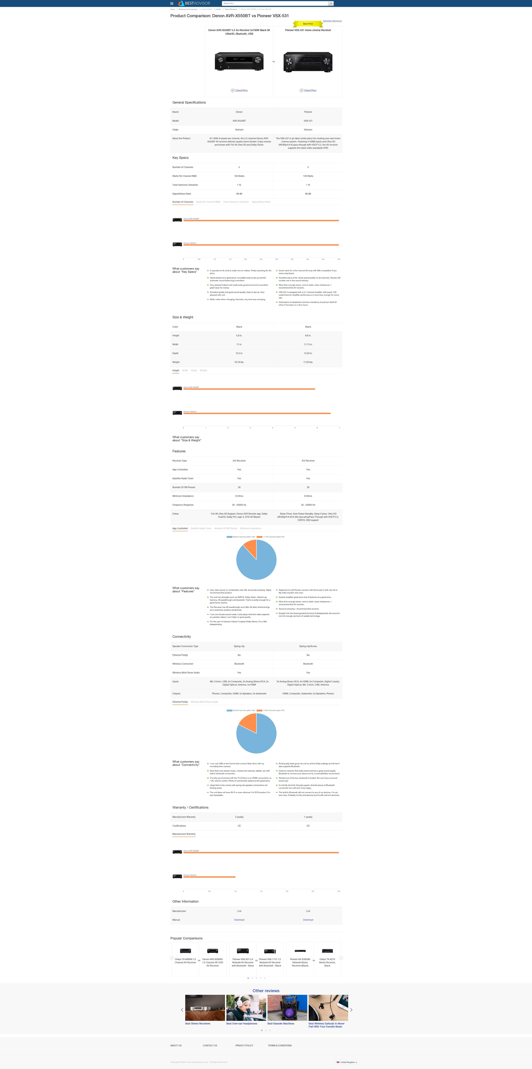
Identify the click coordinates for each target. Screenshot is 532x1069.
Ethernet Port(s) (180, 702)
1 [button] (248, 978)
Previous (171, 957)
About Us (175, 1046)
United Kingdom (347, 1062)
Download (239, 920)
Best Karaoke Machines (281, 1023)
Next (340, 957)
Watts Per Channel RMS (208, 202)
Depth (194, 371)
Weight (203, 371)
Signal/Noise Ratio (261, 202)
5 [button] (264, 978)
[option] (199, 959)
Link (239, 911)
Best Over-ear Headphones (241, 1023)
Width (185, 371)
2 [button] (252, 978)
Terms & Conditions (280, 1046)
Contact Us (210, 1046)
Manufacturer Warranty (183, 834)
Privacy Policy (244, 1046)
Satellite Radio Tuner (201, 529)
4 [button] (260, 978)
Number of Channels (182, 202)
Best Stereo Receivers (197, 1023)
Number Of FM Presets (225, 529)
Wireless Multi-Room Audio (204, 702)
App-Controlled (180, 529)
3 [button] (256, 978)
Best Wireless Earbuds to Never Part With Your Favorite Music (326, 1025)
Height (175, 371)
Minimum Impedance (250, 529)
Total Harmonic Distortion (236, 202)
